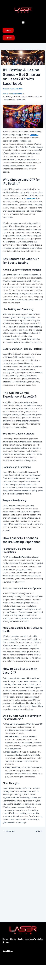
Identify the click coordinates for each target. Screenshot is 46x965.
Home (5, 939)
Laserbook (30, 198)
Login (20, 939)
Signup (13, 939)
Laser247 (34, 135)
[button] (23, 22)
